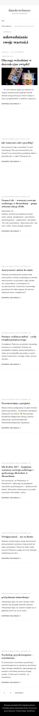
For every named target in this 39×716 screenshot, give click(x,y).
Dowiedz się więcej (10, 104)
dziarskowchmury (19, 10)
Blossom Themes (15, 711)
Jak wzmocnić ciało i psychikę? (17, 142)
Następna (18, 693)
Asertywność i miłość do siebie (17, 270)
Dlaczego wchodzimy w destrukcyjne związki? (17, 62)
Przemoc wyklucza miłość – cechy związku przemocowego (19, 338)
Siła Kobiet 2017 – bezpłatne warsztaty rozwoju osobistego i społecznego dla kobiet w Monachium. (17, 471)
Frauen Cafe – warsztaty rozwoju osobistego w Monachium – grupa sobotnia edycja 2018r (19, 203)
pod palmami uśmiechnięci (15, 597)
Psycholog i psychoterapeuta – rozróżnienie (17, 656)
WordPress (31, 711)
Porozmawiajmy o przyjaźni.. (16, 403)
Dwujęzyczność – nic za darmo (17, 536)
